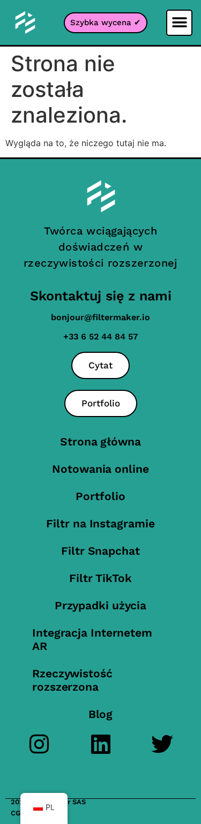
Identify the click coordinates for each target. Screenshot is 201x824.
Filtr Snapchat (100, 550)
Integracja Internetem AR (92, 639)
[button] (179, 23)
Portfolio (100, 496)
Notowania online (100, 468)
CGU (18, 813)
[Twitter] (162, 744)
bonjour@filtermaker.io (100, 317)
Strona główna (100, 441)
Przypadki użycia (100, 605)
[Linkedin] (100, 744)
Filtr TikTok (100, 578)
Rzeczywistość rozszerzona (72, 680)
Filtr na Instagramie (100, 523)
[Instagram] (39, 744)
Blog (100, 714)
